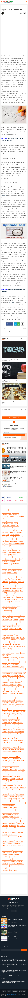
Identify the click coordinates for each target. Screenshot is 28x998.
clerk (9, 570)
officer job (8, 774)
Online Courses (17, 776)
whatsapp (21, 497)
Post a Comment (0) (14, 417)
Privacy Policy (22, 991)
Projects (20, 789)
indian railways (13, 684)
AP (17, 525)
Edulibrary (11, 302)
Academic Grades (6, 512)
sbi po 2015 (19, 809)
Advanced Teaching (6, 518)
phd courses (16, 783)
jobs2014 (10, 711)
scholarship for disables (7, 814)
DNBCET (4, 592)
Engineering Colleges (7, 610)
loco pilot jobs (17, 724)
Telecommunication (19, 841)
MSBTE (7, 756)
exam (11, 619)
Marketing (10, 733)
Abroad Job (12, 509)
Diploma (12, 586)
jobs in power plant (20, 704)
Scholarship (16, 812)
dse (16, 592)
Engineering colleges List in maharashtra (10, 612)
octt (3, 774)
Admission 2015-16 (14, 516)
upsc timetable (5, 865)
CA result (9, 550)
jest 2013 (7, 691)
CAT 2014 (4, 556)
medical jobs (20, 740)
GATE (18, 637)
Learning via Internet (6, 722)
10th (3, 509)
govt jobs (17, 653)
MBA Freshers (18, 736)
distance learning (15, 590)
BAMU (4, 534)
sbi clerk (15, 807)
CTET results (5, 579)
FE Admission (5, 628)
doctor (9, 592)
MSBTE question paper (14, 756)
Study (15, 834)
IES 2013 (21, 675)
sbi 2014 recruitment (21, 803)
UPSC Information (6, 861)
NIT (19, 769)
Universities (5, 850)
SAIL (21, 800)
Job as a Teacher (17, 691)
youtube (21, 500)
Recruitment (12, 796)
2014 (7, 509)
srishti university (12, 825)
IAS (20, 668)
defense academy (12, 581)
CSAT (3, 577)
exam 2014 (22, 619)
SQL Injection (5, 825)
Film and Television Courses (8, 635)
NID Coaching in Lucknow (14, 931)
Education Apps (20, 597)
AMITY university (6, 525)
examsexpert (9, 626)
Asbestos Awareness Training (8, 530)
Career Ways (5, 554)
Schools (11, 816)
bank (8, 534)
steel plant (5, 832)
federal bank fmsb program (8, 630)
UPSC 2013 (5, 854)
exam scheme (5, 624)
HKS (9, 664)
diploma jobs (18, 586)
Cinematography (17, 565)
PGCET (10, 783)
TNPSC (4, 845)
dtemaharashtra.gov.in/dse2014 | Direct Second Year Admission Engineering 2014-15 (17, 485)
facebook (9, 497)
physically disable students (8, 785)
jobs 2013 (22, 693)
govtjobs (23, 653)
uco (3, 847)
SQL (23, 823)
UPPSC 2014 (15, 852)
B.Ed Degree (19, 532)
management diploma (19, 731)
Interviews (4, 686)
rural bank (7, 800)
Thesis (4, 843)
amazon (16, 523)
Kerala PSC (19, 713)
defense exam (21, 581)
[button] (26, 2)
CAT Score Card (17, 556)
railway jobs (12, 794)
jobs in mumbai (19, 702)
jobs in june (11, 700)
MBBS (12, 738)
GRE (15, 659)
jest (3, 691)
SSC (18, 825)
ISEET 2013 (13, 686)
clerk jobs (14, 570)
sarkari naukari (9, 803)
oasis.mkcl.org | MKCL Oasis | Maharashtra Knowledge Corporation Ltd (18, 478)
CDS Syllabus (12, 561)
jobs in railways (13, 706)
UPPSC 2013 (9, 852)
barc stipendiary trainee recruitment (18, 536)
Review (19, 798)
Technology (11, 841)
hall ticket (4, 664)
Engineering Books (12, 608)
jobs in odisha (11, 704)
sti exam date (20, 832)
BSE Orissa (20, 541)
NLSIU (23, 769)
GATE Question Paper (16, 644)
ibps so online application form (14, 671)
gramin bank (5, 659)
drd (12, 592)
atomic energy (12, 532)
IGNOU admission (13, 677)
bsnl (6, 543)
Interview (19, 684)
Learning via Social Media (17, 722)
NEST (11, 767)
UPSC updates (13, 865)
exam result (17, 621)
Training (15, 845)
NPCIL (23, 771)
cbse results (8, 559)
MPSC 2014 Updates (6, 753)
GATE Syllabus (12, 646)
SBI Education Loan (6, 809)
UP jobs (21, 850)
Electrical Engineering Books (18, 603)
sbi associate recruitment (7, 807)
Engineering (5, 608)
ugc (6, 847)
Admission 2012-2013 (7, 514)
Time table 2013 (16, 843)
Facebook (10, 324)
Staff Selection (16, 830)
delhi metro (16, 583)
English (4, 617)
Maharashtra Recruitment (19, 729)
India (14, 680)
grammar (4, 195)
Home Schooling (15, 664)
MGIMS (21, 742)
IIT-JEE (23, 677)
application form (6, 527)
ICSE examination (15, 675)
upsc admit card (6, 856)
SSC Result (22, 827)
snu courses (5, 823)
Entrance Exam (10, 617)
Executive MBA (16, 626)
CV (9, 579)
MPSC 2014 (11, 749)
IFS (3, 677)
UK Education (17, 847)
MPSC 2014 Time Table (16, 751)
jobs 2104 (15, 695)
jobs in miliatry (5, 702)
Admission (21, 512)
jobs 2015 (10, 695)
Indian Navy (18, 682)
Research (4, 798)
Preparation (22, 787)
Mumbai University (20, 760)
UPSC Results (5, 863)
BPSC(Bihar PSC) (13, 541)
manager (4, 733)
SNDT (4, 821)
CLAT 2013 (20, 568)
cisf (23, 565)
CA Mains (4, 550)
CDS (21, 559)
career (20, 550)
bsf (3, 543)
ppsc (7, 787)
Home (2, 7)
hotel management (15, 666)
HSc (3, 668)
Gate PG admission (6, 644)
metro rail (16, 742)
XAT (11, 870)
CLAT (15, 568)
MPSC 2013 (5, 749)
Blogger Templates (5, 995)
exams (4, 626)
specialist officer (12, 823)
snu (19, 821)
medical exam (14, 740)
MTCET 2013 (5, 760)
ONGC (12, 774)
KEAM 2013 (13, 713)
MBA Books (5, 736)
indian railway (5, 684)
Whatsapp (18, 324)
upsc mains (13, 861)
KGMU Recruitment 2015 (14, 715)
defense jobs (5, 583)
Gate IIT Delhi (21, 639)
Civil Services (5, 568)
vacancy (4, 868)
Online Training (5, 778)
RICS (23, 798)
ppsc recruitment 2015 (14, 787)
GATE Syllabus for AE (21, 646)
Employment (19, 606)
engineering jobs (19, 615)
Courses (15, 574)
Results (9, 798)
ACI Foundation (14, 512)
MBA (21, 733)
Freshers (13, 637)
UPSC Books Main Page (7, 859)
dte (19, 592)
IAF (17, 668)
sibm (22, 818)
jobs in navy (5, 704)
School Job (16, 814)
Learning (10, 720)
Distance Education (6, 590)
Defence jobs (5, 581)
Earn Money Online (6, 597)
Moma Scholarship (6, 747)
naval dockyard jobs (15, 762)
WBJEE (9, 868)
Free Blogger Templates (12, 994)
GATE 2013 (22, 637)
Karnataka (23, 711)
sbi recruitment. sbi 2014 (7, 812)
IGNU (20, 677)
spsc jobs (19, 823)
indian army (12, 682)
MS (3, 756)
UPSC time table (20, 863)
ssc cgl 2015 (10, 827)
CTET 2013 (20, 577)
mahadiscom (5, 727)
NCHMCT (4, 765)
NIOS (16, 769)
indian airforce (5, 682)
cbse (3, 559)
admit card (21, 516)
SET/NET (17, 816)
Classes (11, 568)
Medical (16, 738)
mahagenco (18, 727)
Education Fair (14, 599)
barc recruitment (6, 536)
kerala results (5, 715)
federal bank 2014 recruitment (15, 628)
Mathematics (16, 733)
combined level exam (11, 572)
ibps (24, 668)
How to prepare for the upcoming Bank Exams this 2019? (17, 926)
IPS (8, 686)
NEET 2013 (17, 765)
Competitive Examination (7, 574)
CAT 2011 (14, 554)
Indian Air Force (20, 680)
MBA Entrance (11, 736)
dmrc (21, 590)
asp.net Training (19, 530)
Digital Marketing (6, 586)
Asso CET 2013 (5, 532)
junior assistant (16, 711)
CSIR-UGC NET (9, 577)
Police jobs (20, 785)
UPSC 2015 (16, 854)
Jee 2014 (18, 689)
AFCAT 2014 (14, 518)
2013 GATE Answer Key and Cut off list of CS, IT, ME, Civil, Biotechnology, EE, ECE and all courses (18, 466)
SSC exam (16, 827)
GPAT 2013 (8, 655)
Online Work (12, 778)
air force (22, 521)
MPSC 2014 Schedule (7, 751)
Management (10, 731)
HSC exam (8, 668)
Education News (6, 601)
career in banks (12, 552)
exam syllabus (12, 624)
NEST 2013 (16, 767)
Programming (15, 789)
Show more (23, 338)
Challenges (5, 565)
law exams (5, 720)
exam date (5, 621)
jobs (17, 693)
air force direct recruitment (8, 523)
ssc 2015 (4, 827)
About (9, 991)
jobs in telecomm (20, 709)
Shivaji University (15, 818)
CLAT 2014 (5, 570)
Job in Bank (5, 693)
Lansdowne (21, 718)
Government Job (6, 653)
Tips (21, 843)
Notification (17, 771)
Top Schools (9, 845)
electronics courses (6, 606)
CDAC (17, 559)
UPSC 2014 (10, 854)
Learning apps (16, 720)
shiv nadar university (6, 818)
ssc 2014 (22, 825)
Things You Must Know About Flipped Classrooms (13, 380)
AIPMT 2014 (17, 521)
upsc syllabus (12, 863)
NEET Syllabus (5, 767)
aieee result (10, 521)
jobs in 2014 (21, 695)
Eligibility (13, 606)
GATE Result (5, 646)
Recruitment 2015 (19, 796)
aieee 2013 (5, 521)
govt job (12, 653)
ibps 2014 (4, 671)
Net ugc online (5, 769)
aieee (19, 518)
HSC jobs (13, 668)
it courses (10, 689)
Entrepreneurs (17, 617)
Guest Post (23, 662)
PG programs (5, 783)
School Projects (5, 816)
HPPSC (22, 666)
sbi (14, 803)
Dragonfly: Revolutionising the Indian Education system (12, 401)
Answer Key (13, 525)
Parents (15, 780)
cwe (13, 579)
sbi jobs (13, 809)
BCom (19, 539)
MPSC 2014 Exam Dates (19, 749)
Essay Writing (5, 619)
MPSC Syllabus (20, 753)
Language (15, 718)
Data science (18, 579)
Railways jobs (5, 796)
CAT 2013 (19, 554)
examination (19, 624)
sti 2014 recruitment (12, 832)
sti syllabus (5, 834)
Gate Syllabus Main (16, 648)
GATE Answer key (6, 639)
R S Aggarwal (5, 794)
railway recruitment (20, 794)
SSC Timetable (5, 830)
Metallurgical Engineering (8, 742)
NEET (12, 765)
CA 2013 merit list (18, 545)
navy (21, 762)
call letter (15, 550)
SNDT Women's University (12, 821)
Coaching (19, 570)
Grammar (11, 659)
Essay (23, 617)
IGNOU (7, 677)
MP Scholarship (14, 747)
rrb (3, 800)
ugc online (11, 847)
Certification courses (6, 563)
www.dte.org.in (5, 870)
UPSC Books (13, 856)
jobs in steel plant (11, 709)
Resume (14, 798)
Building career (5, 545)
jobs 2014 (4, 695)
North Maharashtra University (8, 771)
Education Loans (22, 599)
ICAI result (4, 675)
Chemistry (11, 565)
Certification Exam (15, 563)
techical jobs (5, 841)
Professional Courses (6, 789)
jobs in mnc (12, 702)
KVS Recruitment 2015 (7, 718)
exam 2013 (16, 619)
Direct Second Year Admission (16, 588)
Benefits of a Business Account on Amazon (15, 920)
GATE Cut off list (14, 639)
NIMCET (11, 769)
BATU (15, 539)
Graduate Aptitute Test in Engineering (10, 657)
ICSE (9, 675)
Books (7, 541)
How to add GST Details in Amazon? (16, 936)
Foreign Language (6, 637)
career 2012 (5, 552)
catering (23, 556)
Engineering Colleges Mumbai (8, 615)
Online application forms (7, 776)
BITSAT (23, 539)
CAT (10, 554)
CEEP (18, 561)
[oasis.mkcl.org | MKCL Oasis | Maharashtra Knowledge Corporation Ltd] (6, 479)
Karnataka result (6, 713)
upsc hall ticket (16, 859)
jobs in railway (5, 706)
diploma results (6, 588)
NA (3, 762)
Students (10, 834)
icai (24, 673)
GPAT (3, 655)
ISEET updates (20, 686)
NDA (9, 765)
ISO (6, 689)
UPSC (21, 852)
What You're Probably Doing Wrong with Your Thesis (13, 359)
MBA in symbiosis (6, 738)
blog (3, 541)
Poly (3, 787)
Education (9, 319)
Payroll (20, 780)
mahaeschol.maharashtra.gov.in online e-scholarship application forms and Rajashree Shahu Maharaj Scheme (13, 960)
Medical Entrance (6, 740)
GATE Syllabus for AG (7, 648)
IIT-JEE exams (5, 680)
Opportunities (5, 780)
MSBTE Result (5, 758)
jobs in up (4, 711)
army (19, 527)
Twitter (15, 324)
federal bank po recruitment (8, 633)
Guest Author (16, 662)
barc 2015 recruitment (15, 534)
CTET (15, 577)
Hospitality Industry (6, 666)
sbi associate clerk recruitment (8, 805)
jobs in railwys (20, 706)
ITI (14, 689)
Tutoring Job (20, 845)
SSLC (11, 830)
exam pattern (11, 621)
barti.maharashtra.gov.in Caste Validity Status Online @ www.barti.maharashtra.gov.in (18, 472)
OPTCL (11, 780)
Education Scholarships (15, 601)
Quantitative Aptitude (9, 7)
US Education (20, 865)
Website (13, 868)
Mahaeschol (11, 727)
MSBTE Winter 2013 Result (15, 758)
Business (12, 545)
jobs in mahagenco (19, 700)
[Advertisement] (14, 24)
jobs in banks (5, 700)
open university (20, 778)
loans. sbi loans (10, 724)
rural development (14, 800)
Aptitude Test (20, 261)
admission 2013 (16, 514)
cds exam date (5, 561)
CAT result (10, 556)
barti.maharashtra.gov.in (7, 539)
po (15, 785)
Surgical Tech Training (19, 836)
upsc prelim (19, 861)
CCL (13, 559)
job (17, 269)
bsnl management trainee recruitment (16, 543)
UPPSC (4, 852)
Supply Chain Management (8, 836)
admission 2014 (5, 516)
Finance (16, 635)
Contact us (15, 991)
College (4, 572)
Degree (10, 583)
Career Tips (19, 552)
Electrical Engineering (7, 603)
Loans (4, 724)
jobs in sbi (4, 709)
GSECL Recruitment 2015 (7, 662)
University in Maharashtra (14, 850)
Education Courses (6, 599)
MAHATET (4, 731)
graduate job (21, 657)
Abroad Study (18, 509)
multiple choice (12, 760)
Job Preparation (12, 693)
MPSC (20, 747)
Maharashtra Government (7, 729)
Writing (18, 868)
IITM (10, 680)
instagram (9, 500)
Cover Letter (21, 574)
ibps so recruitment (18, 673)
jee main (23, 689)
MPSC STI (14, 753)
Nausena (7, 762)
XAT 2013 (15, 870)
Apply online (13, 527)
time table (9, 843)
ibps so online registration (7, 673)
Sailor (4, 803)
